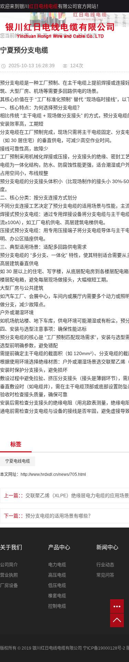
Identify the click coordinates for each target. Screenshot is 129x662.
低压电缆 (57, 585)
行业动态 (105, 564)
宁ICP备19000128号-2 (104, 648)
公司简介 (9, 564)
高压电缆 (57, 575)
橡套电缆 (57, 595)
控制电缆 (57, 606)
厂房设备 (9, 585)
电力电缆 (57, 564)
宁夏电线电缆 (17, 461)
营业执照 (9, 575)
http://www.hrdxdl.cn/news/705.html (53, 474)
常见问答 (105, 575)
